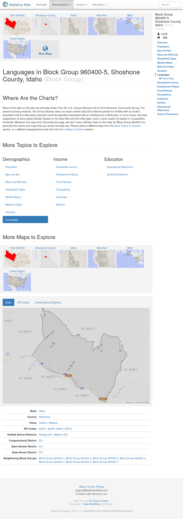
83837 (42, 428)
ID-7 (41, 446)
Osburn (43, 422)
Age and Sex (12, 174)
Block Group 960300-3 (132, 458)
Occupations (63, 189)
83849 (51, 428)
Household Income (66, 167)
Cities (8, 302)
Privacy (100, 486)
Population (11, 167)
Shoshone (44, 417)
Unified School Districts (48, 302)
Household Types (15, 189)
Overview (41, 4)
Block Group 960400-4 (79, 462)
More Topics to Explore (128, 125)
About (82, 486)
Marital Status (13, 197)
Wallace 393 (61, 434)
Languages (11, 219)
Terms (90, 486)
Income (80, 4)
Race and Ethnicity (15, 182)
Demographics (60, 4)
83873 (68, 428)
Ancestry (10, 212)
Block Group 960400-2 (79, 458)
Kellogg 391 (45, 434)
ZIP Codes (23, 302)
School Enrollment (117, 174)
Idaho (42, 411)
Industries (61, 197)
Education (99, 4)
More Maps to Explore (72, 129)
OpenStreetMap (91, 504)
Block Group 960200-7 (105, 462)
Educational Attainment (120, 167)
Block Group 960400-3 (52, 462)
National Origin (13, 204)
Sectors (60, 204)
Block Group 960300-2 (105, 458)
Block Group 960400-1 (52, 458)
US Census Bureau (98, 500)
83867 (59, 428)
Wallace (53, 422)
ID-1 (41, 440)
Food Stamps (63, 182)
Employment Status (67, 174)
